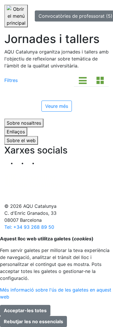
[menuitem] (42, 163)
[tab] (83, 80)
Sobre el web (21, 140)
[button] (42, 163)
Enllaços (16, 132)
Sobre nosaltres (24, 123)
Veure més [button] (56, 106)
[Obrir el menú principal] (16, 16)
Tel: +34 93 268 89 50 (29, 227)
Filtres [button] (11, 80)
